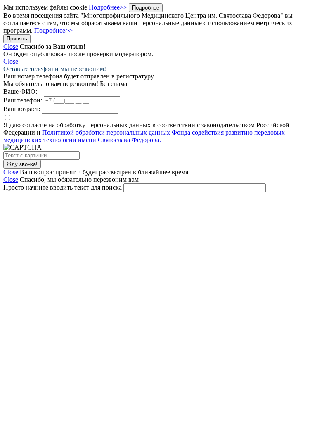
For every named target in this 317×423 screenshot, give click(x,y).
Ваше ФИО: (20, 91)
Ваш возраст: (21, 108)
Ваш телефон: (22, 100)
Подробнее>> (108, 7)
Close (10, 46)
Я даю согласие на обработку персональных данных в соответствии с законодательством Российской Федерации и (146, 132)
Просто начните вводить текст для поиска (62, 187)
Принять (17, 39)
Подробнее (145, 8)
